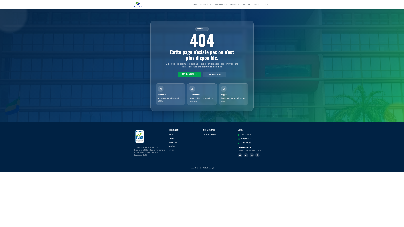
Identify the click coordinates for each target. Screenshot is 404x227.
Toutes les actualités (209, 135)
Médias (256, 4)
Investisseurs (235, 4)
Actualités (247, 4)
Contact (265, 4)
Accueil (194, 4)
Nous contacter (213, 74)
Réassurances (220, 4)
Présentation (205, 4)
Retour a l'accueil (188, 74)
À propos (171, 138)
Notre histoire (173, 142)
